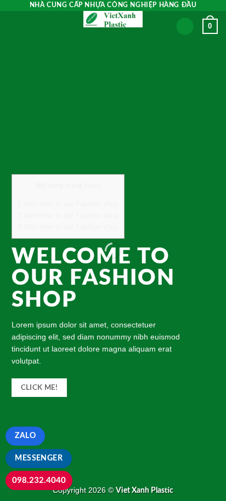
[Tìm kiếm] (185, 27)
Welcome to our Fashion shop (68, 204)
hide (92, 185)
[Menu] (14, 24)
